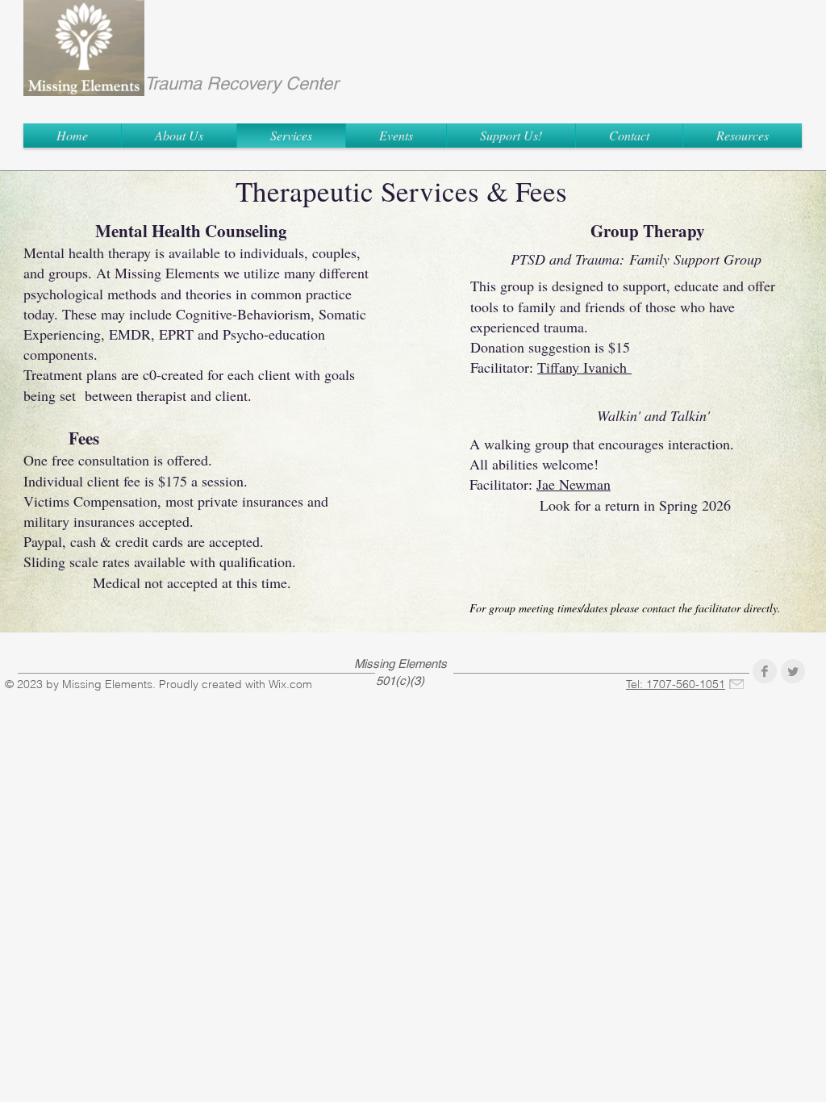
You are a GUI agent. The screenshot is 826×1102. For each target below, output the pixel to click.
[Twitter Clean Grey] (793, 671)
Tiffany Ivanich (584, 367)
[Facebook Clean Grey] (765, 671)
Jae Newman (573, 484)
